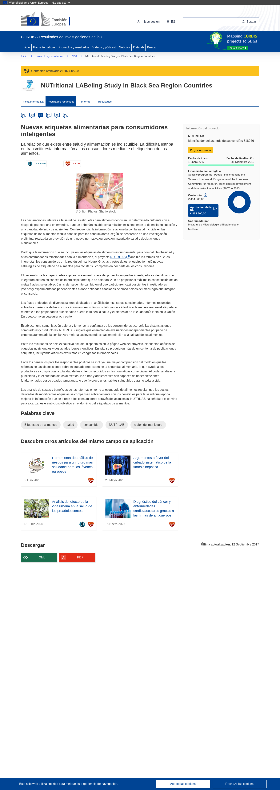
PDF (80, 557)
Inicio (26, 47)
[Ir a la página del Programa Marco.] (28, 85)
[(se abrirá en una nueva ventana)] (51, 19)
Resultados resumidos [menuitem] (60, 101)
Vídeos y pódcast (104, 47)
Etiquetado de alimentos (40, 424)
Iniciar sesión (151, 21)
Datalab (138, 47)
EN (32, 114)
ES (40, 114)
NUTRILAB (118, 257)
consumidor (91, 424)
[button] (170, 22)
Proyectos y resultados (73, 47)
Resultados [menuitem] (105, 101)
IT (57, 114)
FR (48, 114)
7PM (74, 56)
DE (23, 114)
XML (42, 557)
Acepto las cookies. (183, 783)
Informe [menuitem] (85, 101)
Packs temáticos (44, 47)
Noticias (124, 47)
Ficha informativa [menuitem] (33, 101)
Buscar (152, 47)
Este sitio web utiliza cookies (39, 783)
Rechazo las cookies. (239, 783)
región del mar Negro (148, 424)
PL (65, 114)
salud (70, 424)
